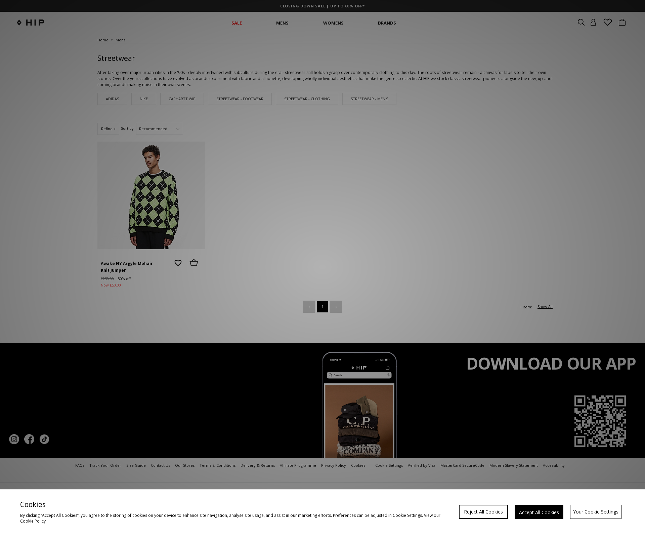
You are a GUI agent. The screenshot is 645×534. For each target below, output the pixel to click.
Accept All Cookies (539, 512)
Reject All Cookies (483, 511)
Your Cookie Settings (595, 511)
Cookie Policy (33, 521)
